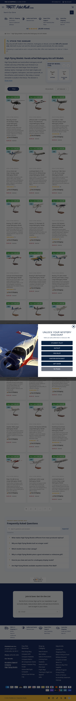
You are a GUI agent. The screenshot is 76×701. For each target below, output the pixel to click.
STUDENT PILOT (57, 343)
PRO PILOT (57, 353)
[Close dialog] (73, 326)
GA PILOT (57, 348)
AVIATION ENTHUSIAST (57, 358)
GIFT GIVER (57, 363)
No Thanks (57, 369)
